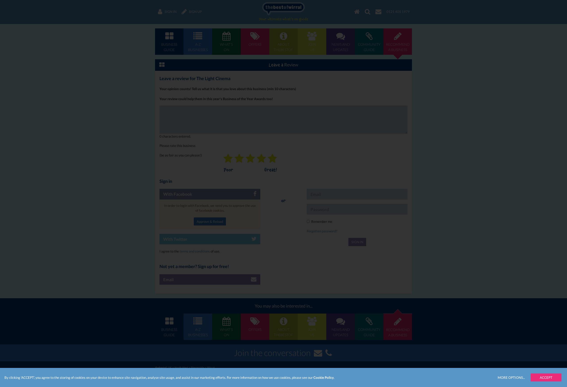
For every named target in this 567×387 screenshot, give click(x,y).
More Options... (511, 377)
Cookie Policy (323, 377)
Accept (546, 377)
